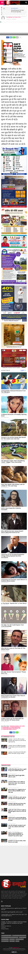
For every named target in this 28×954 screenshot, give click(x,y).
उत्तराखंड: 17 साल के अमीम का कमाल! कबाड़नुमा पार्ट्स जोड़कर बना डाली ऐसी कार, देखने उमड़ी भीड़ (17, 740)
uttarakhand (5, 727)
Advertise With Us (6, 926)
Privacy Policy (5, 928)
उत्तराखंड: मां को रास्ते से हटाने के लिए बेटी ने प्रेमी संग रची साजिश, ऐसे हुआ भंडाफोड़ (17, 752)
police (17, 941)
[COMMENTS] (20, 37)
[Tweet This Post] (10, 37)
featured (22, 726)
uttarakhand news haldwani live (10, 728)
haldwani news (19, 939)
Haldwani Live (16, 947)
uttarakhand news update (8, 729)
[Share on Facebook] (7, 37)
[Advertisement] (14, 860)
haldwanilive (22, 937)
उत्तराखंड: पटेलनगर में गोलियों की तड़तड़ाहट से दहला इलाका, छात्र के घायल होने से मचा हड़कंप (17, 747)
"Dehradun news (14, 726)
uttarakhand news (14, 727)
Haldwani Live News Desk (14, 17)
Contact (3, 927)
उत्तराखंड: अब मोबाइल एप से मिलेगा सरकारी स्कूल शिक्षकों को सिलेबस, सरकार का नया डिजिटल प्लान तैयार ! (14, 922)
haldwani (12, 939)
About (3, 924)
